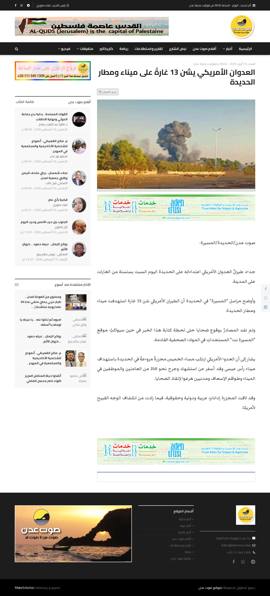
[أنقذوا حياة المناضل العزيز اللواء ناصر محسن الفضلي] (75, 378)
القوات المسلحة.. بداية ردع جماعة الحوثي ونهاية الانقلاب (45, 116)
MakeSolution (24, 587)
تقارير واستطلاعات (149, 48)
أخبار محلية (185, 519)
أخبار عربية (185, 525)
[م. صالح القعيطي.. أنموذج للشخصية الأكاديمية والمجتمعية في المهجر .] (75, 358)
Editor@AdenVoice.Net (236, 545)
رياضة (123, 48)
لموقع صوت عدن (210, 587)
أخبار (229, 48)
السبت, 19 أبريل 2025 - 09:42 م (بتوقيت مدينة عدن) (224, 63)
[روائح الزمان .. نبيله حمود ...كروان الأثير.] (75, 339)
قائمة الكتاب (25, 101)
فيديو (65, 48)
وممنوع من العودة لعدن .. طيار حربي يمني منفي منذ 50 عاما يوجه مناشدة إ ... (41, 302)
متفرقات (86, 48)
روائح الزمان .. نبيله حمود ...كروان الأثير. (45, 246)
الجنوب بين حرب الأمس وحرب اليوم (44, 222)
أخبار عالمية (184, 532)
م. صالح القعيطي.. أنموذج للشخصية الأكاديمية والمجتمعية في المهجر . (44, 146)
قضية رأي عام (58, 199)
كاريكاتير (106, 48)
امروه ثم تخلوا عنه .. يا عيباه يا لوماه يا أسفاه (40, 322)
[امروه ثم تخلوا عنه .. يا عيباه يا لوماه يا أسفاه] (75, 322)
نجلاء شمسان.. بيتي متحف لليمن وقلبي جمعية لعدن (45, 175)
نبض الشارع (177, 48)
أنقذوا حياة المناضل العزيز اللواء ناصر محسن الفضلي (43, 378)
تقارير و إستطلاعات (180, 545)
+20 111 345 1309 (239, 552)
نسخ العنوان (109, 92)
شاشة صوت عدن (181, 558)
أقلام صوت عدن (204, 48)
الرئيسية (245, 48)
